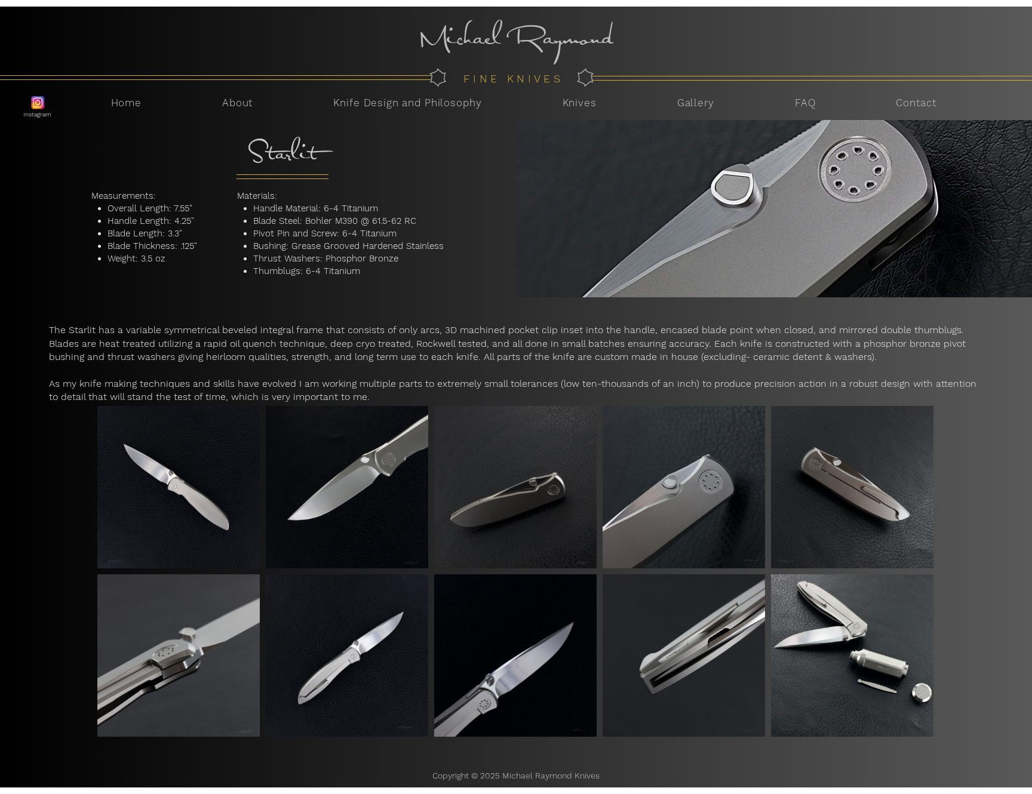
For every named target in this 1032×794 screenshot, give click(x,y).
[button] (579, 103)
